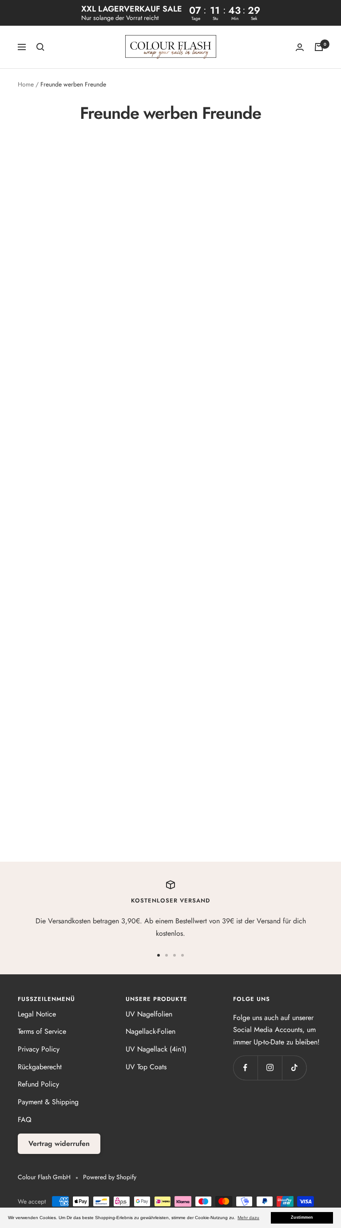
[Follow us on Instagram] (270, 1067)
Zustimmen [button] (302, 1217)
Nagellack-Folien (150, 1031)
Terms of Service (42, 1031)
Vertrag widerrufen (59, 1143)
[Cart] (318, 47)
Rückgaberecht (40, 1067)
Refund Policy (38, 1084)
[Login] (300, 47)
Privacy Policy (38, 1049)
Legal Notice (37, 1014)
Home (26, 84)
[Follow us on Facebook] (245, 1067)
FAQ (25, 1119)
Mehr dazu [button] (248, 1217)
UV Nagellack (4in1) (156, 1049)
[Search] (40, 47)
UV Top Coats (146, 1067)
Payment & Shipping (48, 1102)
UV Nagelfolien (149, 1014)
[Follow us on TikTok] (294, 1067)
